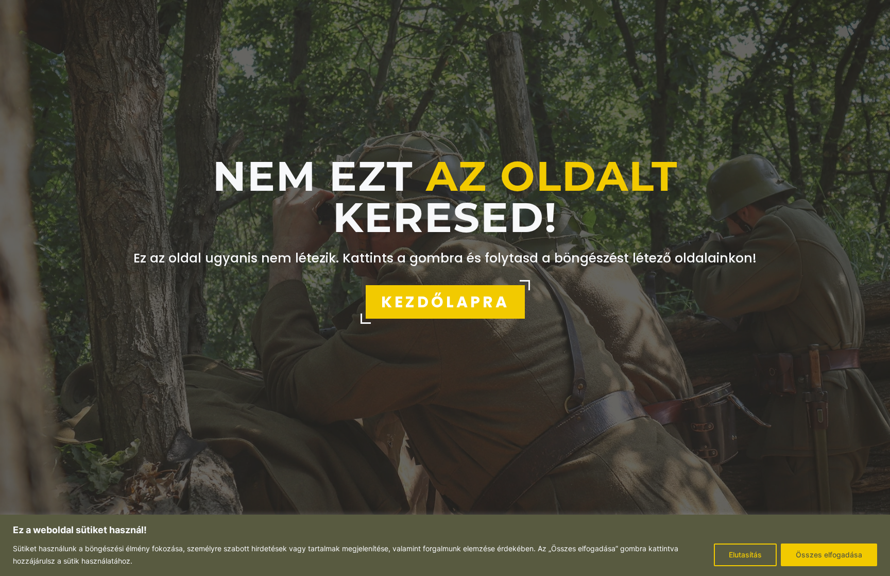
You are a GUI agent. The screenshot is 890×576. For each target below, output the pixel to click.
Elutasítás (745, 554)
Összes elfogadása (829, 554)
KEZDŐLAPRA (445, 302)
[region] (445, 545)
